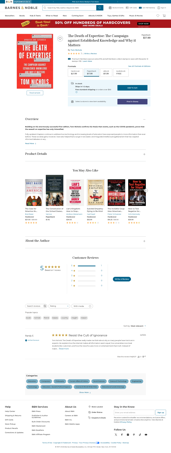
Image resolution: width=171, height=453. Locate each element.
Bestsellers (9, 16)
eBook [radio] (106, 72)
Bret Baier (29, 214)
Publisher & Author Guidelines (40, 416)
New (65, 16)
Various (49, 214)
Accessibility (105, 443)
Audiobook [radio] (120, 72)
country (64, 318)
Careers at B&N (71, 415)
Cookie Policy (116, 443)
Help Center (10, 411)
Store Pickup (10, 424)
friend (46, 318)
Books (22, 16)
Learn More (87, 61)
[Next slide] (146, 190)
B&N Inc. (68, 420)
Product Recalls (11, 428)
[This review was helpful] (139, 357)
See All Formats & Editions (139, 66)
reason (84, 318)
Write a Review (90, 54)
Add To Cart (132, 88)
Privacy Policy (125, 422)
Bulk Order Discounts (41, 422)
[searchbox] (34, 306)
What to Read (52, 16)
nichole (37, 318)
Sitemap (126, 443)
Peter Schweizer (114, 214)
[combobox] (59, 306)
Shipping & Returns (13, 415)
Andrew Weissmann (74, 214)
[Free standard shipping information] (76, 92)
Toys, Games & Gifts (115, 16)
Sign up (160, 412)
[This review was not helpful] (143, 356)
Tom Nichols (76, 50)
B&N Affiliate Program (41, 434)
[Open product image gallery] (35, 61)
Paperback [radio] (91, 72)
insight (74, 318)
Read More (29, 143)
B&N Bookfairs (38, 430)
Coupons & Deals (99, 418)
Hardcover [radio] (75, 72)
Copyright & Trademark (62, 443)
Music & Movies (136, 16)
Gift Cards (9, 420)
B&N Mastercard (38, 426)
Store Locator (97, 407)
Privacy (75, 443)
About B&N (69, 411)
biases (55, 318)
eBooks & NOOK (95, 16)
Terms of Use (47, 443)
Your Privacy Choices (87, 443)
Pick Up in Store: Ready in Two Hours (85, 2)
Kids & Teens (35, 16)
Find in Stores (132, 102)
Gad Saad (91, 214)
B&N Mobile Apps (72, 424)
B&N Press (36, 411)
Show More (84, 392)
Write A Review (122, 279)
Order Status (97, 412)
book (28, 318)
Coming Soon (77, 16)
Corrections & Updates (14, 432)
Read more (64, 349)
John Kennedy (134, 214)
